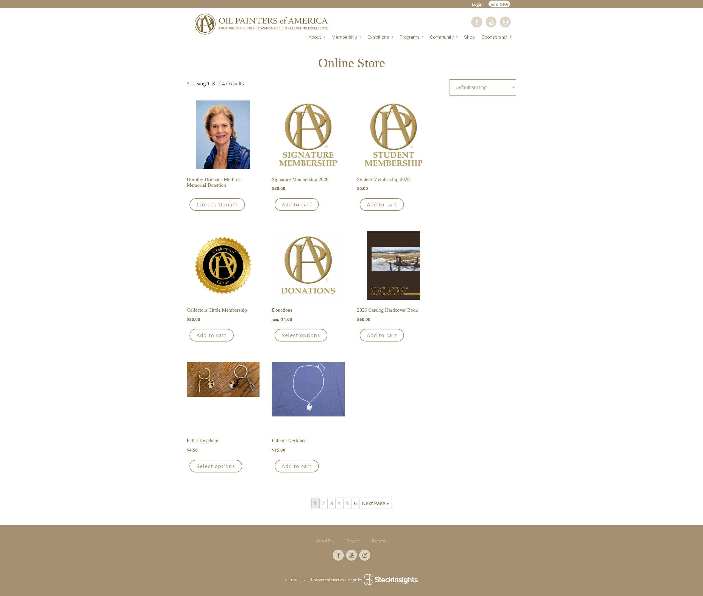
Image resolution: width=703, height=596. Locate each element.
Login (477, 4)
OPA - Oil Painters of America (261, 24)
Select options (301, 335)
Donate (379, 541)
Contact (352, 541)
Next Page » (375, 503)
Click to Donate (217, 204)
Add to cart (297, 204)
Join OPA (499, 4)
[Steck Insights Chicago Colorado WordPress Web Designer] (390, 580)
